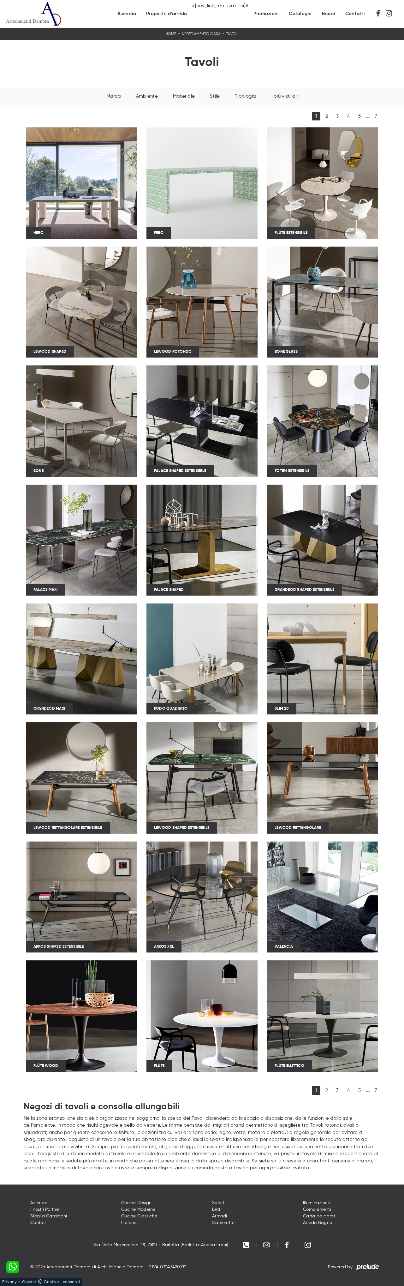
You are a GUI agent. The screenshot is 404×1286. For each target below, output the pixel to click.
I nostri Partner (45, 1209)
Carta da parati (319, 1216)
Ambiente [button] (147, 96)
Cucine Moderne (138, 1209)
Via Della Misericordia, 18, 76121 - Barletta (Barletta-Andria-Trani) (161, 1245)
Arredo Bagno (317, 1223)
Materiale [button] (184, 96)
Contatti (355, 13)
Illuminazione (316, 1203)
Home (170, 34)
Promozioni (266, 13)
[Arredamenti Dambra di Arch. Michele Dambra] (33, 14)
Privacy (9, 1282)
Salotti (219, 1203)
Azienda (126, 13)
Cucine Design (136, 1203)
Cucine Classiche (139, 1216)
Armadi (219, 1216)
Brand (328, 13)
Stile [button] (215, 96)
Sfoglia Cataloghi (48, 1216)
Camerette (223, 1223)
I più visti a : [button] (284, 96)
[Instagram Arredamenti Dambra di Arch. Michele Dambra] (390, 13)
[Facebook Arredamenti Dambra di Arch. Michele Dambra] (380, 13)
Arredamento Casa (201, 34)
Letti (216, 1209)
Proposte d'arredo (166, 13)
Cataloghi (300, 13)
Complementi (317, 1209)
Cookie (29, 1282)
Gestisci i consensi (62, 1282)
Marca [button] (113, 96)
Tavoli (232, 34)
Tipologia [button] (245, 96)
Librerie (128, 1223)
